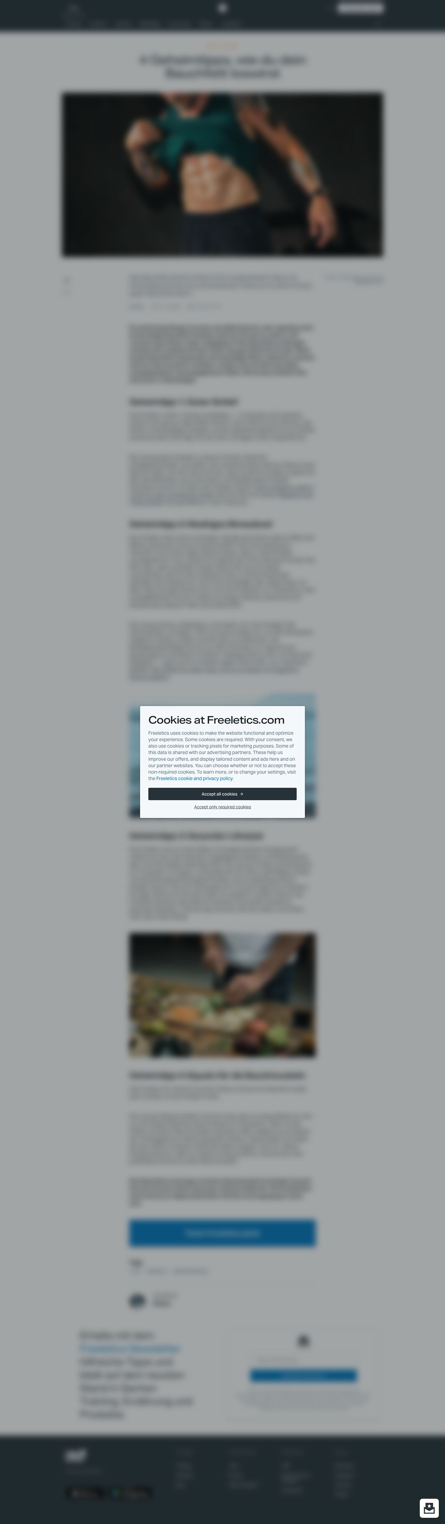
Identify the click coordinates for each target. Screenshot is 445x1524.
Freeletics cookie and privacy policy (194, 778)
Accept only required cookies (222, 807)
